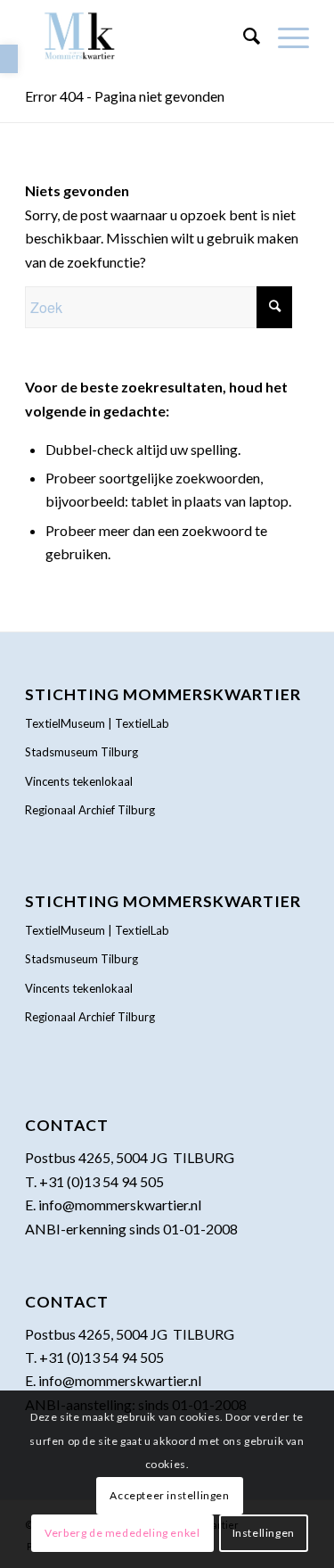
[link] (9, 59)
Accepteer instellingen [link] (169, 1495)
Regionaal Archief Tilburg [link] (90, 810)
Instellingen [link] (263, 1532)
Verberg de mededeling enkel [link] (122, 1532)
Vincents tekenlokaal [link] (79, 781)
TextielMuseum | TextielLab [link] (97, 723)
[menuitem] (242, 35)
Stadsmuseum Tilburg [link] (81, 752)
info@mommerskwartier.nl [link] (119, 1204)
